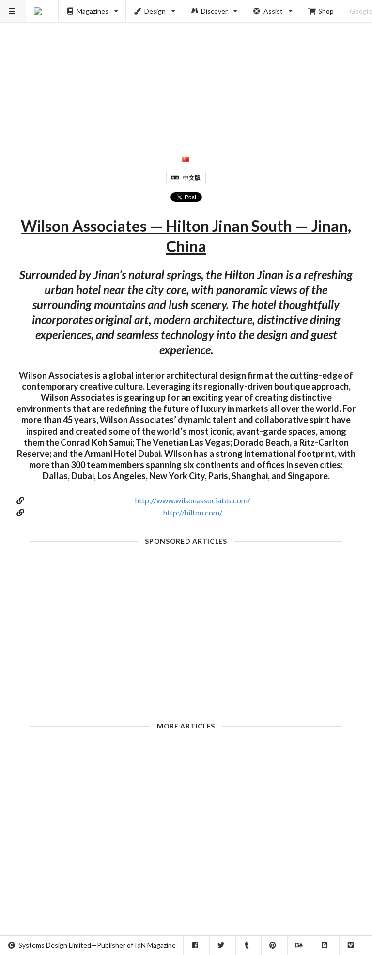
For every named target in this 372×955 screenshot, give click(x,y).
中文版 (192, 177)
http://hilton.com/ (192, 512)
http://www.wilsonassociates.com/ (192, 500)
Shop (326, 11)
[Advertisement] (186, 68)
